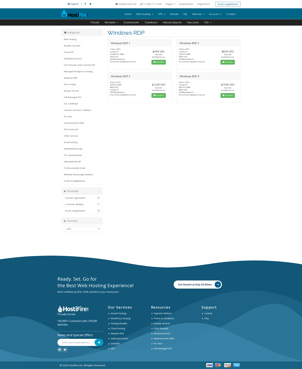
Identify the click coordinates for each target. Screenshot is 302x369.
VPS (161, 14)
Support (74, 3)
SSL (185, 14)
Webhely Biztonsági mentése (78, 174)
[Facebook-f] (59, 349)
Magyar (169, 4)
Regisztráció (203, 4)
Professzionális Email (74, 168)
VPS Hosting (70, 84)
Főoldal (95, 22)
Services (197, 14)
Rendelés (111, 22)
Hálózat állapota (172, 22)
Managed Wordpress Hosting (78, 71)
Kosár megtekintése (228, 4)
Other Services (71, 135)
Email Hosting (70, 142)
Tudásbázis (151, 22)
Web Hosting (144, 14)
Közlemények (131, 22)
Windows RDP (71, 77)
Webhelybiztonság (73, 148)
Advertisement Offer (74, 123)
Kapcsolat (193, 22)
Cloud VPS (69, 52)
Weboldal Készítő (72, 161)
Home (128, 14)
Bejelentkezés (186, 4)
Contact (230, 14)
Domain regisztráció (74, 197)
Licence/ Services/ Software (77, 110)
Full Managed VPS (72, 97)
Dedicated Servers (73, 58)
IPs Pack (68, 116)
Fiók (207, 22)
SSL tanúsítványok (73, 155)
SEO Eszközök (71, 129)
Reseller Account (72, 45)
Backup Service (71, 90)
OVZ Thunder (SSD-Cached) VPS (79, 65)
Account (214, 14)
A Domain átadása (74, 204)
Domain (174, 14)
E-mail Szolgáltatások (74, 180)
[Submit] (99, 342)
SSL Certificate (71, 103)
